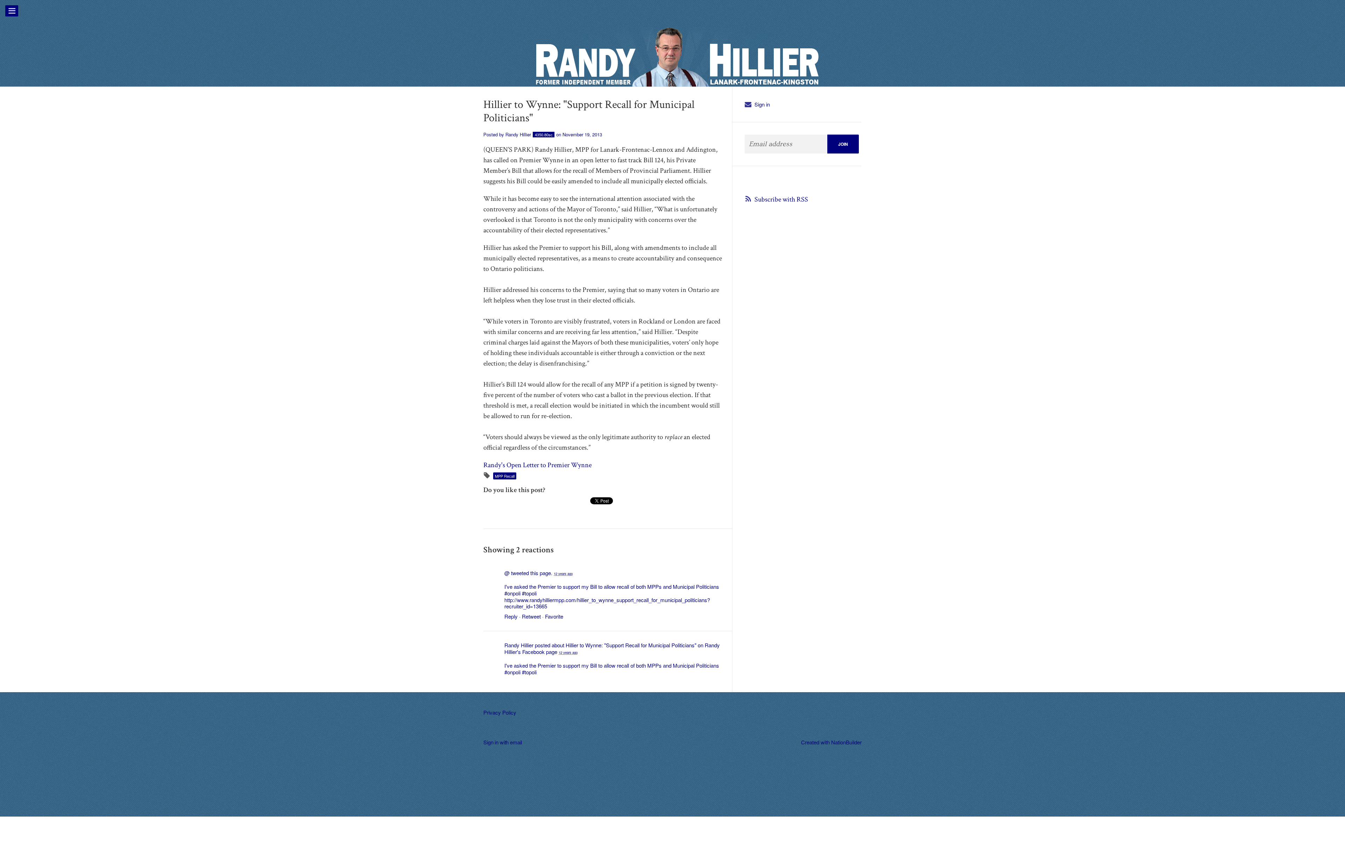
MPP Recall (505, 476)
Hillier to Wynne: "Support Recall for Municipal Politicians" (631, 645)
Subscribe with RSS (781, 199)
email (516, 742)
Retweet (531, 616)
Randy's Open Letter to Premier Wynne (537, 465)
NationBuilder (846, 742)
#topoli (529, 593)
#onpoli (512, 593)
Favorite (554, 616)
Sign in (762, 104)
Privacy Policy (499, 712)
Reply (511, 616)
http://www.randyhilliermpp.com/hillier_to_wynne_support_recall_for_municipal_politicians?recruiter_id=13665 (607, 603)
